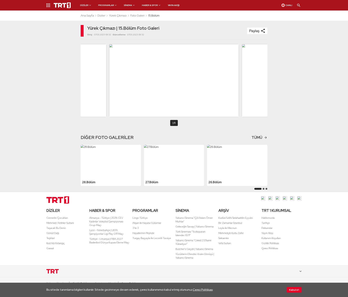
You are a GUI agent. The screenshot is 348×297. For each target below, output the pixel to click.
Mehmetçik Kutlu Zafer (231, 233)
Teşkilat (50, 238)
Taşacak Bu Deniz (56, 228)
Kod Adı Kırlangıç (55, 243)
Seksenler (223, 238)
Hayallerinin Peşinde (143, 233)
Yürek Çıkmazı (118, 15)
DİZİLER (53, 210)
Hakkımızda (268, 217)
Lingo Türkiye (140, 217)
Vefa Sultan (224, 243)
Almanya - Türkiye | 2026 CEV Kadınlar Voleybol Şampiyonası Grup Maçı (106, 221)
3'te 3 (135, 228)
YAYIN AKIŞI (173, 5)
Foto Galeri (137, 15)
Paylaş (254, 30)
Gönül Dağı (52, 233)
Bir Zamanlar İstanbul (230, 223)
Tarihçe (266, 223)
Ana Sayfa (87, 15)
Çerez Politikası (203, 290)
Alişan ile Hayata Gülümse (146, 223)
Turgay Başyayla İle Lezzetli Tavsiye (151, 238)
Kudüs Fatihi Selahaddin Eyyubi (235, 217)
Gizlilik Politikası (270, 243)
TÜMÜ (257, 137)
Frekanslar (267, 228)
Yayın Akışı (267, 233)
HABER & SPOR (102, 210)
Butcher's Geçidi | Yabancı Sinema (194, 249)
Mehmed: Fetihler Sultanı (60, 223)
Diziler (101, 15)
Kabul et (294, 289)
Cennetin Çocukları (57, 217)
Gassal (50, 248)
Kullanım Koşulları (271, 238)
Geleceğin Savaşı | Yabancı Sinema (194, 226)
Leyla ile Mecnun (227, 228)
